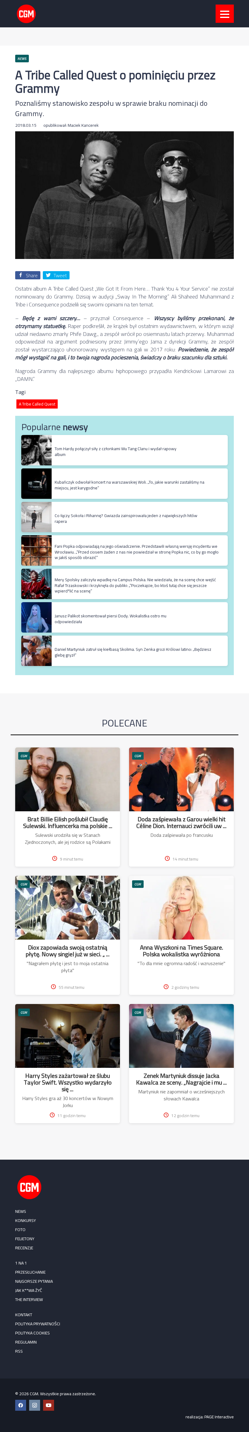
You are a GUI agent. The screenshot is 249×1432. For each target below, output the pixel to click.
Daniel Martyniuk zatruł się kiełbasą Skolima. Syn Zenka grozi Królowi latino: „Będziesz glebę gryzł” (133, 652)
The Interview (29, 1299)
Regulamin (26, 1342)
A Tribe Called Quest (37, 404)
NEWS (20, 1211)
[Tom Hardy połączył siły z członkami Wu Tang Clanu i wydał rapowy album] (36, 438)
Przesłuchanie (30, 1272)
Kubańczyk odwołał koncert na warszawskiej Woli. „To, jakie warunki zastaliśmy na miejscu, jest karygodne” (129, 485)
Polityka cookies (32, 1333)
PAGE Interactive (219, 1417)
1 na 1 (21, 1263)
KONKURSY (25, 1220)
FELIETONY (24, 1239)
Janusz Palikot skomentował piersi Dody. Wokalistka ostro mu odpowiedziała (110, 618)
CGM (24, 756)
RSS (19, 1351)
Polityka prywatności (37, 1324)
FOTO (20, 1230)
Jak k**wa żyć (28, 1290)
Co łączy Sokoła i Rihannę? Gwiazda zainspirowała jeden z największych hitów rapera (126, 518)
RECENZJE (24, 1248)
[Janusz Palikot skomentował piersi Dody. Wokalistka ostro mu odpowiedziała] (36, 605)
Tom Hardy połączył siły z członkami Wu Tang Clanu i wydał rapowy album (115, 451)
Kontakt (23, 1315)
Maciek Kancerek (83, 125)
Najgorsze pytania (34, 1281)
